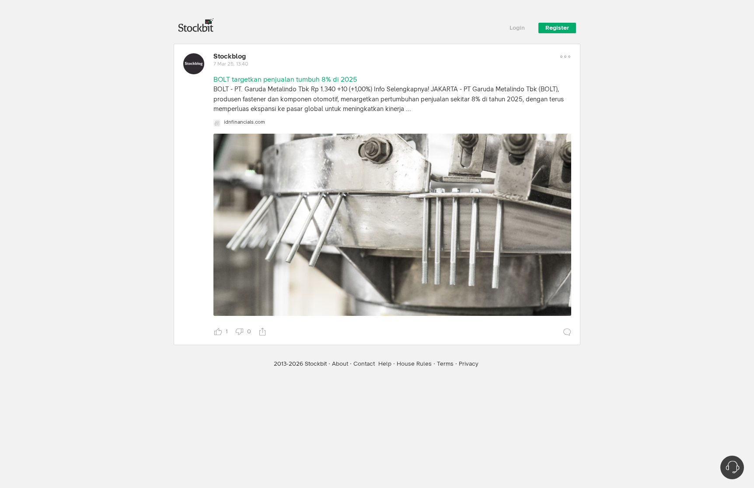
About (340, 364)
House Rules (414, 364)
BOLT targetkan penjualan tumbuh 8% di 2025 (285, 79)
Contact (364, 364)
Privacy (468, 364)
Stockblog (229, 56)
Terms (445, 364)
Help (384, 364)
